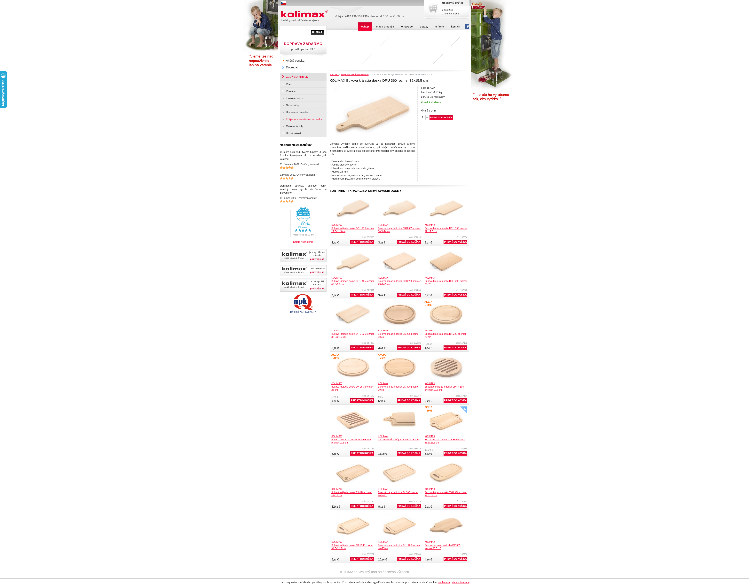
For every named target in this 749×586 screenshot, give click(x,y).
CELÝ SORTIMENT (298, 76)
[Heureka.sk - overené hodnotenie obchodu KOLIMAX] (303, 208)
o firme (439, 26)
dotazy (424, 26)
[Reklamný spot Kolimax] (303, 270)
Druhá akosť (293, 133)
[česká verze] (283, 3)
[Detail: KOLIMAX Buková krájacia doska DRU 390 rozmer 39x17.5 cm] (446, 197)
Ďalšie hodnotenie (303, 241)
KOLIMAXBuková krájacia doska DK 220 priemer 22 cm (445, 333)
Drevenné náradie (297, 112)
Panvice (291, 91)
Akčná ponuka (295, 60)
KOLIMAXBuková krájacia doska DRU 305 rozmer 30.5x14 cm (399, 228)
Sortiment (334, 74)
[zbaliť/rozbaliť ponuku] (283, 84)
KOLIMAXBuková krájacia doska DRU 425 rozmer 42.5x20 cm (352, 280)
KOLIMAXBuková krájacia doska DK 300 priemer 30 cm (398, 386)
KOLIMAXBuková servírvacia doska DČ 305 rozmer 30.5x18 (443, 545)
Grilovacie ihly (294, 126)
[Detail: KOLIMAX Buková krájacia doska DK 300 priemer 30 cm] (399, 355)
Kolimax (289, 16)
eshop (365, 26)
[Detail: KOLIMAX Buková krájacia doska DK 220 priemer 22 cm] (446, 302)
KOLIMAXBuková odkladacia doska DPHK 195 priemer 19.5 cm (444, 386)
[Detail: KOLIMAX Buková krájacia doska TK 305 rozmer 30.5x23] (399, 461)
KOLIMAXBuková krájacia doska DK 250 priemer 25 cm (352, 386)
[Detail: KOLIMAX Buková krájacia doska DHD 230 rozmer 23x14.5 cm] (399, 250)
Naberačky (292, 105)
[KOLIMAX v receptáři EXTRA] (303, 285)
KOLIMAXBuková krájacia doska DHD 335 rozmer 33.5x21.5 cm (352, 333)
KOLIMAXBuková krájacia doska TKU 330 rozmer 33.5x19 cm (446, 492)
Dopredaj (291, 67)
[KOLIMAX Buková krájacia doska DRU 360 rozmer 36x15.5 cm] (373, 86)
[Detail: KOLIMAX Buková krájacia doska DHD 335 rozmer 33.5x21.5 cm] (352, 302)
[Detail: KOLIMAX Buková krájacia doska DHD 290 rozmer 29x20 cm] (446, 250)
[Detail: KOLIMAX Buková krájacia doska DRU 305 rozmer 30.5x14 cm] (399, 197)
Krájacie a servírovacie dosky (355, 74)
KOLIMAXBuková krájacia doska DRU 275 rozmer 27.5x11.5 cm (352, 228)
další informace (460, 582)
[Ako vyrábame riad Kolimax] (303, 255)
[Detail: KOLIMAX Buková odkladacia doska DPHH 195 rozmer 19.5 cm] (352, 408)
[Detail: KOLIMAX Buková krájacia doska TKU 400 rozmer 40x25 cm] (399, 514)
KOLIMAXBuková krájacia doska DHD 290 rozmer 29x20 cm (446, 280)
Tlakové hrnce (295, 98)
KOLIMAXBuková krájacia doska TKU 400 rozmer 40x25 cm (399, 545)
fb (466, 26)
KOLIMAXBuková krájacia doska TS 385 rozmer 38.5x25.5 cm (445, 439)
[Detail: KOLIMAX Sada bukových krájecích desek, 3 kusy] (399, 408)
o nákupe (407, 26)
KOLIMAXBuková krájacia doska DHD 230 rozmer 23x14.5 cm (399, 280)
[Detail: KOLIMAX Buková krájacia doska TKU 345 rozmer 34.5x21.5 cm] (352, 514)
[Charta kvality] (303, 295)
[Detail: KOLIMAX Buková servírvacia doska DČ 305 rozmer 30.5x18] (446, 514)
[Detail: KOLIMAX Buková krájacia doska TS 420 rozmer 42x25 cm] (352, 461)
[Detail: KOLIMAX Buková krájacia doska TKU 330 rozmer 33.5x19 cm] (446, 461)
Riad (289, 84)
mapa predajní (385, 26)
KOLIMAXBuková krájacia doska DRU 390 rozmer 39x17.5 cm (446, 228)
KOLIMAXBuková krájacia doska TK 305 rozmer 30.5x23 (398, 492)
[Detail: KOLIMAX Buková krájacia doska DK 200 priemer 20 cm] (399, 302)
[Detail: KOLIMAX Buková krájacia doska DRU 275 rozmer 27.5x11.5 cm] (352, 197)
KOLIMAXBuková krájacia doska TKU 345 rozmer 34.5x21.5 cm (352, 545)
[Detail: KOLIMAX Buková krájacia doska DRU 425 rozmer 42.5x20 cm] (352, 250)
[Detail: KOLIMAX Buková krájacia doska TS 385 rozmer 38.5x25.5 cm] (446, 408)
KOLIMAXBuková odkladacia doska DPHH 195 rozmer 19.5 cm (351, 439)
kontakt (455, 26)
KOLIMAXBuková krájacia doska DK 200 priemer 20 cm (398, 333)
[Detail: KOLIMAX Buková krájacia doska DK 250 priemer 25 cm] (352, 355)
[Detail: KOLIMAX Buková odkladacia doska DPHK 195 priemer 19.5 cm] (446, 355)
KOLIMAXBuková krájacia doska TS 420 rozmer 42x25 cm (351, 492)
